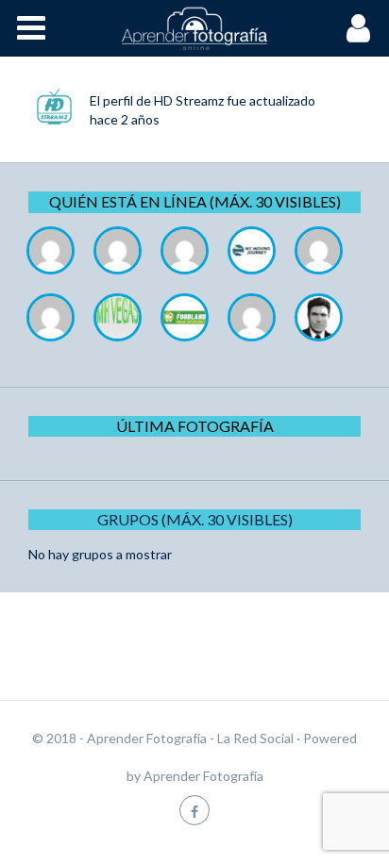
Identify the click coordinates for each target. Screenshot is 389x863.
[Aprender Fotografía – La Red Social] (194, 28)
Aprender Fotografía (203, 776)
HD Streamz (189, 100)
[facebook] (194, 810)
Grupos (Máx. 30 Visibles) (195, 519)
